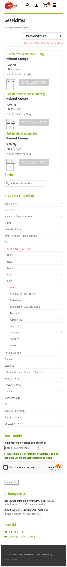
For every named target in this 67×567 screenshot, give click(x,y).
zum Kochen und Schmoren (25, 306)
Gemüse (8, 359)
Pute (9, 274)
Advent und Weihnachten (18, 216)
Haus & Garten (12, 378)
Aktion (8, 223)
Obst (6, 404)
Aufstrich (14, 313)
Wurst (13, 345)
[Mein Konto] (36, 5)
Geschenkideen (12, 385)
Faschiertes (16, 319)
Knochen (14, 339)
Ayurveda (9, 210)
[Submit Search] (7, 183)
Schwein (11, 287)
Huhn (10, 255)
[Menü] (54, 5)
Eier (6, 242)
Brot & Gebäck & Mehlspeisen (20, 235)
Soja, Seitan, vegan (14, 410)
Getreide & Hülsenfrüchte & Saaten (23, 372)
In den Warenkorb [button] (34, 83)
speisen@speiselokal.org (21, 536)
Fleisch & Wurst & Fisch (17, 248)
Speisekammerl (12, 417)
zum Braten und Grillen (22, 293)
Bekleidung (10, 203)
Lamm (10, 268)
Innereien (15, 332)
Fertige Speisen (12, 352)
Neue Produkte (12, 229)
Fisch (10, 261)
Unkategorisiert (12, 423)
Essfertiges (15, 300)
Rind (9, 281)
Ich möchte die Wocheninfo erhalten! (25, 442)
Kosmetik (9, 391)
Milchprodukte (12, 398)
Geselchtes (15, 326)
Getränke (9, 365)
